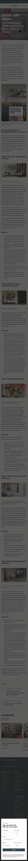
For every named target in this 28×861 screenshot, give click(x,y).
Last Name (16, 830)
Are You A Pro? (17, 842)
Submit (13, 850)
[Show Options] (23, 845)
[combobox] (19, 845)
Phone (4, 842)
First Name (5, 830)
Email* (4, 836)
